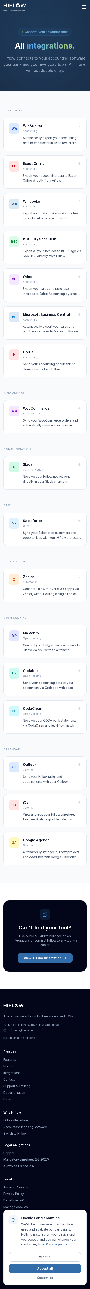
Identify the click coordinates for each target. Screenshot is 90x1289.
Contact (9, 1079)
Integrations (11, 1073)
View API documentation (42, 958)
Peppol (8, 1153)
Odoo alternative (15, 1120)
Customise (45, 1278)
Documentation (14, 1092)
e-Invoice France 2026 (19, 1166)
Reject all (45, 1257)
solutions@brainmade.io (23, 1030)
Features (9, 1059)
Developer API (13, 1200)
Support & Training (16, 1086)
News (7, 1099)
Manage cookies (15, 1207)
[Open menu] (84, 7)
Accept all (45, 1268)
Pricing (8, 1066)
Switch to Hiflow (14, 1133)
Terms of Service (15, 1187)
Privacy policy (56, 1244)
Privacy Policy (13, 1194)
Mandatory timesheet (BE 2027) (26, 1159)
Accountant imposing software (25, 1127)
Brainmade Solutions (22, 1037)
